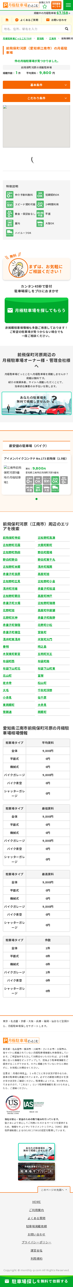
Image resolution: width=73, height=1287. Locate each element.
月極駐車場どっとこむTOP (17, 38)
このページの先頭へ (52, 1189)
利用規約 (37, 1258)
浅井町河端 (10, 588)
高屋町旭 (43, 574)
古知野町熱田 (11, 552)
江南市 (52, 38)
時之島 (42, 646)
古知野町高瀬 (46, 537)
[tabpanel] (37, 475)
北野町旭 (8, 610)
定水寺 (7, 683)
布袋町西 (8, 661)
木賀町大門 (45, 639)
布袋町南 (43, 661)
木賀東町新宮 (11, 654)
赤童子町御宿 (11, 625)
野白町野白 (10, 559)
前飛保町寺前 (11, 537)
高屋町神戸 (45, 596)
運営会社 (37, 1250)
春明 (6, 646)
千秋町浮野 (45, 690)
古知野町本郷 (11, 566)
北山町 (7, 675)
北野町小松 (45, 625)
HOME (36, 1202)
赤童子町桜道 (46, 588)
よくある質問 (36, 1218)
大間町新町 (45, 545)
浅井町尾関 (45, 566)
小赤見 (7, 697)
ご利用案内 (36, 1210)
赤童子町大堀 (11, 603)
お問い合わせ (36, 1234)
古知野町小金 (46, 581)
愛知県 (40, 38)
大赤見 (42, 705)
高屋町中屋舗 (46, 610)
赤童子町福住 (11, 632)
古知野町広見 (11, 581)
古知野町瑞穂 (46, 603)
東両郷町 (8, 705)
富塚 (41, 675)
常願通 (7, 712)
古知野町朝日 (11, 596)
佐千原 (42, 697)
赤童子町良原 (11, 574)
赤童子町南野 (46, 617)
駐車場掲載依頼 (36, 1226)
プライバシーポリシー (37, 1242)
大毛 (6, 690)
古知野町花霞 (11, 545)
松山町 (42, 683)
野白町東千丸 (46, 559)
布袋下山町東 (46, 668)
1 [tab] (36, 499)
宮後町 (42, 632)
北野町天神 (10, 617)
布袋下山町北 (11, 668)
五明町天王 (45, 654)
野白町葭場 (45, 552)
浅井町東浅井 (11, 639)
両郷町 (42, 712)
